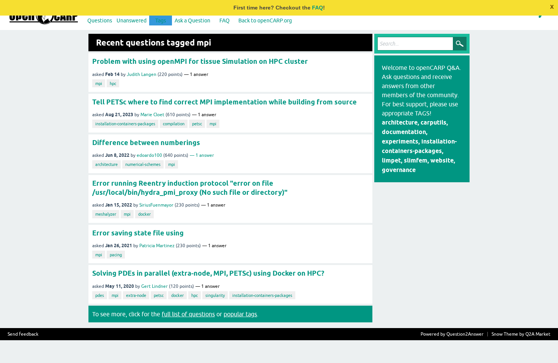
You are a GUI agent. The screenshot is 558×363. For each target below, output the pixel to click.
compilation (173, 124)
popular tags (240, 314)
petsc (197, 124)
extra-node (136, 295)
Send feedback (23, 334)
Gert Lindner (154, 286)
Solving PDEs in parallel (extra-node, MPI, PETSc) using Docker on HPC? (208, 273)
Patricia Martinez (157, 245)
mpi (98, 83)
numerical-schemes (143, 164)
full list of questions (188, 314)
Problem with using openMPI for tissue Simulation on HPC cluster (200, 61)
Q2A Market (537, 334)
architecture (106, 164)
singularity (215, 295)
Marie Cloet (152, 114)
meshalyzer (105, 214)
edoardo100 (149, 155)
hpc (113, 83)
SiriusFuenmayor (156, 205)
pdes (99, 295)
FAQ (317, 8)
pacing (116, 255)
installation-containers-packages (125, 124)
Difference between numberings (146, 143)
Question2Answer (465, 334)
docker (144, 214)
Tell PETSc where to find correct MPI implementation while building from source (224, 102)
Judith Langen (141, 74)
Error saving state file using (138, 233)
